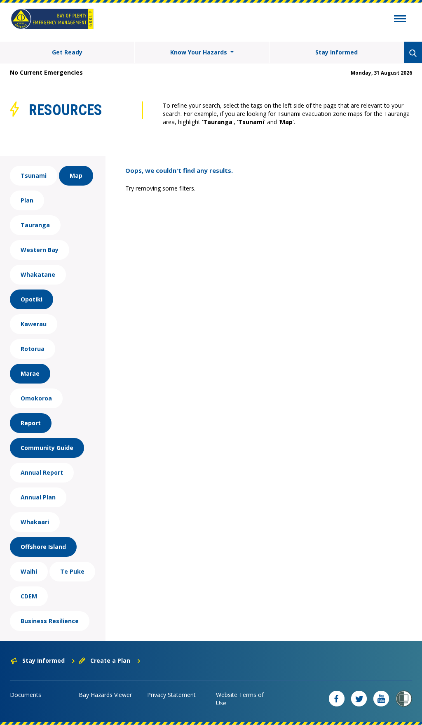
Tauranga (35, 225)
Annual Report (42, 472)
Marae (30, 373)
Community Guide (47, 448)
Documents (25, 695)
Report (31, 423)
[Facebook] (337, 698)
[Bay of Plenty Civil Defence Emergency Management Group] (52, 19)
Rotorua (33, 349)
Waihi (29, 571)
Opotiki (31, 299)
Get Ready (67, 52)
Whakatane (38, 274)
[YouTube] (381, 698)
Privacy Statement (171, 695)
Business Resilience (50, 621)
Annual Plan (38, 497)
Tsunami (34, 175)
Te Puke (72, 571)
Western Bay (40, 250)
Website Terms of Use (240, 699)
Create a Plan (110, 660)
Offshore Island (43, 547)
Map (76, 175)
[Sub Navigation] (400, 20)
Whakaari (35, 522)
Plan (27, 200)
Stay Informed (336, 52)
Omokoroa (36, 398)
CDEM (29, 596)
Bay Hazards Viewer (105, 695)
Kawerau (34, 324)
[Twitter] (359, 698)
